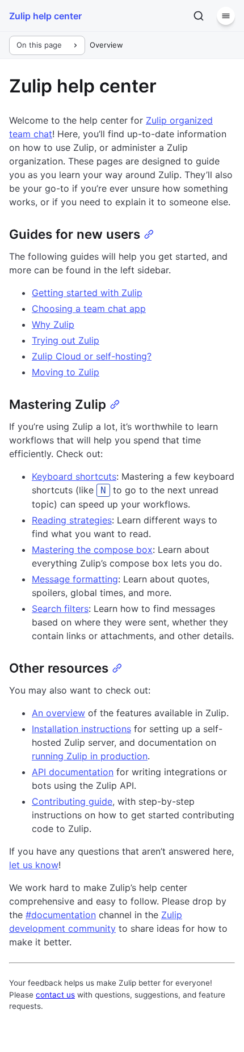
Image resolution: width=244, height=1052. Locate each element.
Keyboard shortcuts (74, 476)
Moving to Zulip (65, 372)
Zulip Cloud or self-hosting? (92, 356)
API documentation (72, 772)
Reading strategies (72, 520)
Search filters (60, 608)
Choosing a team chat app (89, 308)
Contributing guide (72, 801)
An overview (58, 713)
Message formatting (75, 579)
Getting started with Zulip (87, 292)
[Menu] (226, 16)
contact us (55, 994)
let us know (33, 865)
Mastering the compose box (92, 549)
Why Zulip (53, 324)
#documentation (61, 914)
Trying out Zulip (65, 340)
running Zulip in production (90, 756)
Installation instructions (81, 728)
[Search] (199, 16)
